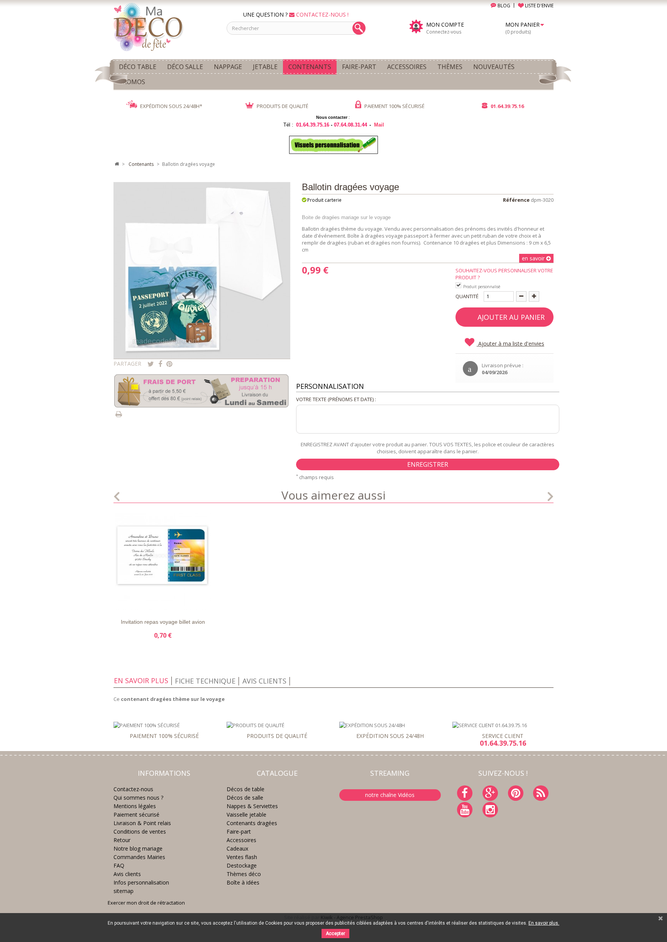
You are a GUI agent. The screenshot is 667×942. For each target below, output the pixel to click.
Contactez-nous (133, 789)
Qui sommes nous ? (138, 797)
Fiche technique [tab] (205, 680)
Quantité (467, 296)
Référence (516, 199)
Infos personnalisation (141, 882)
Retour (121, 840)
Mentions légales (134, 806)
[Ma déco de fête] (164, 26)
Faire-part (239, 831)
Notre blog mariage (138, 848)
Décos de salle (245, 797)
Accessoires (241, 840)
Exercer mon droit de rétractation (146, 902)
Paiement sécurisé (136, 814)
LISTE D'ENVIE (539, 5)
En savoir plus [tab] (141, 680)
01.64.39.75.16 (506, 106)
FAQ (118, 865)
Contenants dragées (252, 823)
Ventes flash (242, 857)
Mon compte (445, 24)
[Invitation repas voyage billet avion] (163, 561)
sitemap (123, 891)
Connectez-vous (443, 32)
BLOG (503, 5)
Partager (160, 364)
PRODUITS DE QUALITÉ (282, 106)
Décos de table (245, 789)
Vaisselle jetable (246, 814)
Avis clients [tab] (264, 680)
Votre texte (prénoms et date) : (336, 399)
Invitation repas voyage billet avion (163, 622)
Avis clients (127, 874)
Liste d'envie (130, 602)
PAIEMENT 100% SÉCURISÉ (394, 106)
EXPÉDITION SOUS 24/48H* (170, 106)
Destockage (242, 865)
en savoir (534, 258)
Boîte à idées (243, 882)
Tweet (151, 364)
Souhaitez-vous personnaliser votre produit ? (504, 274)
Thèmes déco (244, 874)
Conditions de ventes (139, 831)
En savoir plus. (543, 923)
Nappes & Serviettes (252, 806)
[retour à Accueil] (116, 164)
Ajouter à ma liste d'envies (510, 343)
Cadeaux (237, 848)
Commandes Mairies (139, 857)
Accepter (335, 933)
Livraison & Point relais (142, 823)
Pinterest (169, 364)
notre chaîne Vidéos (390, 795)
